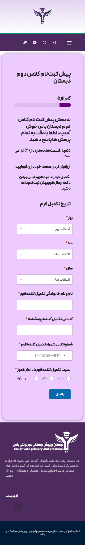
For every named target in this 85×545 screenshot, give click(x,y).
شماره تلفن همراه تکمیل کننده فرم (46, 344)
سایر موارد (24, 378)
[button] (69, 42)
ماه (69, 243)
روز (69, 218)
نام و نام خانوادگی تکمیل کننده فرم (45, 294)
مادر (60, 378)
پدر (44, 378)
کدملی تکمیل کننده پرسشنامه (49, 319)
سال (68, 268)
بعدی (60, 394)
